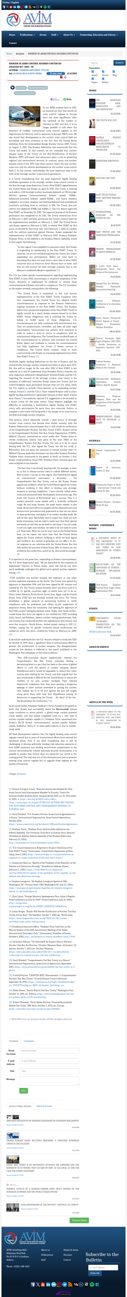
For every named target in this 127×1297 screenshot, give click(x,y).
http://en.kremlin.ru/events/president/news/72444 (49, 936)
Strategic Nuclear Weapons (38, 88)
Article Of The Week (101, 702)
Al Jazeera (21, 773)
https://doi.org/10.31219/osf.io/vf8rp (38, 799)
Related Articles (44, 1106)
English (15, 2)
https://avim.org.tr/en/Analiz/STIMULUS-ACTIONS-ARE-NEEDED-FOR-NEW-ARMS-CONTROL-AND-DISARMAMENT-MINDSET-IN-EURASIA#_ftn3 (42, 806)
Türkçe (6, 2)
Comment (13, 1041)
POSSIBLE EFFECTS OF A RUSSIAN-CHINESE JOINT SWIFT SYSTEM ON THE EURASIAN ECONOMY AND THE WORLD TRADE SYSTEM (42, 1190)
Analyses (20, 53)
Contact (13, 43)
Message (10, 1079)
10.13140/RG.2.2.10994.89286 (27, 73)
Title (12, 1071)
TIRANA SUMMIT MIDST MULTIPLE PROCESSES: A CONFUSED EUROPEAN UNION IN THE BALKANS (42, 1142)
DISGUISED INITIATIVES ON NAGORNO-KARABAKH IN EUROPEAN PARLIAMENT (42, 1121)
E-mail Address (10, 1062)
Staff (54, 34)
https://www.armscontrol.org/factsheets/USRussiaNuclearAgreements (43, 824)
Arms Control (21, 88)
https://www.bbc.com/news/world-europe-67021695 (34, 1009)
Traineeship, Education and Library (98, 34)
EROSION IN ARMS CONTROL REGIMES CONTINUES (53, 53)
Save (23, 1090)
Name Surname (11, 1052)
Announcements (99, 647)
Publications (26, 34)
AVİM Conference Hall (100, 631)
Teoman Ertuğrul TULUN (34, 70)
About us (45, 1250)
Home (12, 34)
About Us (68, 34)
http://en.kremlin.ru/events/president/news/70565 (34, 842)
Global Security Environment (25, 93)
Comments (29, 1041)
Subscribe (95, 1273)
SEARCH (120, 62)
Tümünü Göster (79, 1220)
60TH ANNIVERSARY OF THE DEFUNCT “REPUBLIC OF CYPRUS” (50, 1205)
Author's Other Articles (20, 1106)
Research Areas (71, 1250)
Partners (68, 1254)
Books (92, 90)
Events (43, 34)
